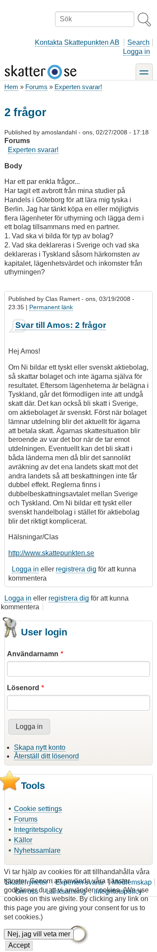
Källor (23, 840)
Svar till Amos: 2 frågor (60, 325)
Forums (36, 86)
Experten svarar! (78, 86)
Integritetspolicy (38, 829)
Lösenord (23, 687)
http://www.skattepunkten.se (51, 553)
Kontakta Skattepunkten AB (77, 42)
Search (138, 42)
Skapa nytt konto (39, 747)
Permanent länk (51, 307)
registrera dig (76, 569)
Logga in (136, 51)
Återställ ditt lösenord (46, 756)
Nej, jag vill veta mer (38, 934)
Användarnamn (32, 654)
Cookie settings (38, 808)
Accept (19, 945)
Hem (11, 86)
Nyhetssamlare (37, 850)
